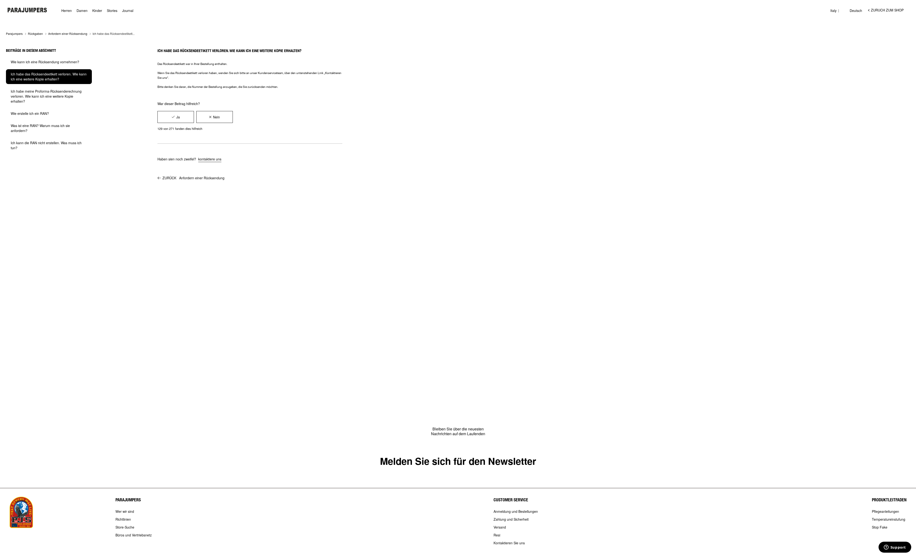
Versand (500, 527)
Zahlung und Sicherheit (511, 519)
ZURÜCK (193, 178)
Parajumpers (14, 34)
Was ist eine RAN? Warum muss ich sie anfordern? (40, 128)
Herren (66, 10)
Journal (127, 10)
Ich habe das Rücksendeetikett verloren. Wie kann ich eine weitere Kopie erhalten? (49, 76)
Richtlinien (123, 519)
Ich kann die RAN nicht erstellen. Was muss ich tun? (46, 145)
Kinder (97, 10)
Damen (82, 10)
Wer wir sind (124, 511)
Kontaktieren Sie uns (509, 543)
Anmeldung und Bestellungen (516, 511)
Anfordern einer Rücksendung (67, 34)
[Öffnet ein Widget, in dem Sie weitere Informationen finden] (894, 548)
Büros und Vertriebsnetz (133, 535)
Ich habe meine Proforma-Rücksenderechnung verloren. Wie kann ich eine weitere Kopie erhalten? (46, 96)
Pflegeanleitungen (885, 511)
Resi (497, 535)
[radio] (175, 117)
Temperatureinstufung (888, 519)
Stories (112, 10)
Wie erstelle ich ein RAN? (30, 113)
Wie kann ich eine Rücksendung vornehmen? (45, 61)
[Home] (27, 10)
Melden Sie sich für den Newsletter (458, 461)
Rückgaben (35, 34)
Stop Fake (879, 527)
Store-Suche (124, 527)
